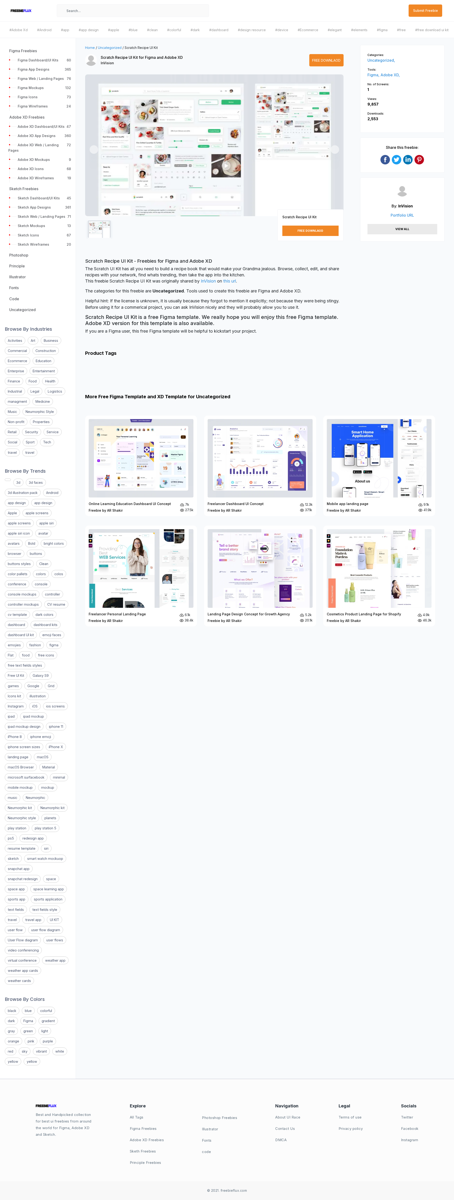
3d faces (36, 482)
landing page (18, 757)
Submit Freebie (425, 11)
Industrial (15, 391)
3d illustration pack (23, 493)
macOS (42, 757)
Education (43, 361)
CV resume (56, 604)
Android (52, 493)
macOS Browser (21, 767)
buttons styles (19, 564)
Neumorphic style (22, 818)
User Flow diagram (23, 940)
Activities (15, 341)
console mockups (22, 594)
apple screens (37, 513)
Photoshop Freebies (219, 1117)
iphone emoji (40, 737)
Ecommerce (17, 361)
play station (17, 828)
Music (12, 412)
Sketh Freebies (143, 1151)
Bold (31, 543)
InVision (107, 63)
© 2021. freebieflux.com (227, 1190)
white (59, 1051)
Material (48, 767)
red (10, 1051)
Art (33, 341)
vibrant (41, 1051)
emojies (14, 645)
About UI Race (288, 1117)
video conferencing (23, 950)
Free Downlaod (326, 60)
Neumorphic (35, 798)
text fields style (44, 910)
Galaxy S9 (41, 675)
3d (18, 482)
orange (13, 1041)
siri (46, 848)
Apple (12, 513)
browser (14, 554)
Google (33, 686)
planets (50, 818)
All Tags (137, 1117)
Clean (43, 564)
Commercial (17, 351)
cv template (17, 615)
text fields (16, 910)
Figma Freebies (143, 1128)
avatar (43, 533)
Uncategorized (110, 48)
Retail (12, 432)
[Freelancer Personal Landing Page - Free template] (141, 576)
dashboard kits (45, 625)
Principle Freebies (145, 1162)
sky (24, 1051)
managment (17, 401)
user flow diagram (45, 930)
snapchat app (19, 869)
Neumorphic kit (20, 808)
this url (229, 281)
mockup (47, 787)
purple (48, 1041)
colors (41, 574)
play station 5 (45, 828)
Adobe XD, (390, 75)
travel (12, 452)
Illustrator (210, 1129)
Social (12, 442)
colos (58, 574)
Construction (45, 351)
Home (90, 48)
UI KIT (54, 920)
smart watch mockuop (45, 859)
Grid (51, 686)
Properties (41, 422)
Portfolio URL (402, 215)
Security (31, 432)
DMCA (281, 1140)
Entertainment (44, 371)
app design (17, 503)
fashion (35, 645)
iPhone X (56, 747)
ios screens (55, 706)
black (12, 1011)
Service (53, 432)
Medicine (42, 401)
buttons (36, 554)
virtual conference (22, 960)
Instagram (16, 706)
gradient (48, 1021)
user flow (15, 930)
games (13, 686)
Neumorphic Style (40, 412)
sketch (13, 859)
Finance (14, 381)
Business (51, 341)
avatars (14, 543)
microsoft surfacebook (26, 777)
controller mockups (23, 604)
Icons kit (14, 696)
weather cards (19, 981)
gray (11, 1031)
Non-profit (16, 422)
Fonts (207, 1140)
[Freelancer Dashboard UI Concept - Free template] (260, 466)
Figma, (373, 75)
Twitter (407, 1117)
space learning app (48, 889)
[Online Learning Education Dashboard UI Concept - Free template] (141, 466)
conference (17, 584)
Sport (30, 442)
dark (11, 1021)
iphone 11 (56, 726)
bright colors (54, 543)
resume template (21, 848)
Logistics (55, 391)
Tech (47, 442)
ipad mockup (33, 716)
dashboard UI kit (21, 635)
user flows (54, 940)
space (51, 879)
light (44, 1031)
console (41, 584)
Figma (28, 1021)
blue (28, 1011)
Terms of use (350, 1117)
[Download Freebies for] (8, 480)
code (206, 1151)
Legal (35, 391)
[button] (94, 149)
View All (402, 229)
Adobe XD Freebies (147, 1140)
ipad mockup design (24, 726)
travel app (33, 920)
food (26, 655)
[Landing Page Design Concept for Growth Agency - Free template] (260, 576)
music (12, 798)
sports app (16, 899)
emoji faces (51, 635)
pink (31, 1041)
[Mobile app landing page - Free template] (379, 466)
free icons (46, 655)
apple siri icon (19, 533)
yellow (13, 1061)
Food (33, 381)
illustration (38, 696)
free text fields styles (25, 665)
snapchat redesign (23, 879)
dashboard (16, 625)
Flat (10, 655)
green (28, 1031)
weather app (55, 960)
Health (50, 381)
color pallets (17, 574)
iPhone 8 (15, 737)
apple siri (46, 523)
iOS (35, 706)
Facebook (410, 1128)
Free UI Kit (16, 675)
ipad (11, 716)
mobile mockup (20, 787)
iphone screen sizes (24, 747)
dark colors (44, 615)
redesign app (33, 838)
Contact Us (285, 1128)
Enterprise (16, 371)
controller (52, 594)
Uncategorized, (381, 60)
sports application (48, 899)
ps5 (11, 838)
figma (53, 645)
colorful (46, 1011)
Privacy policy (351, 1128)
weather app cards (23, 971)
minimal (59, 777)
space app (16, 889)
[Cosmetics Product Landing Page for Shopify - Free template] (379, 576)
